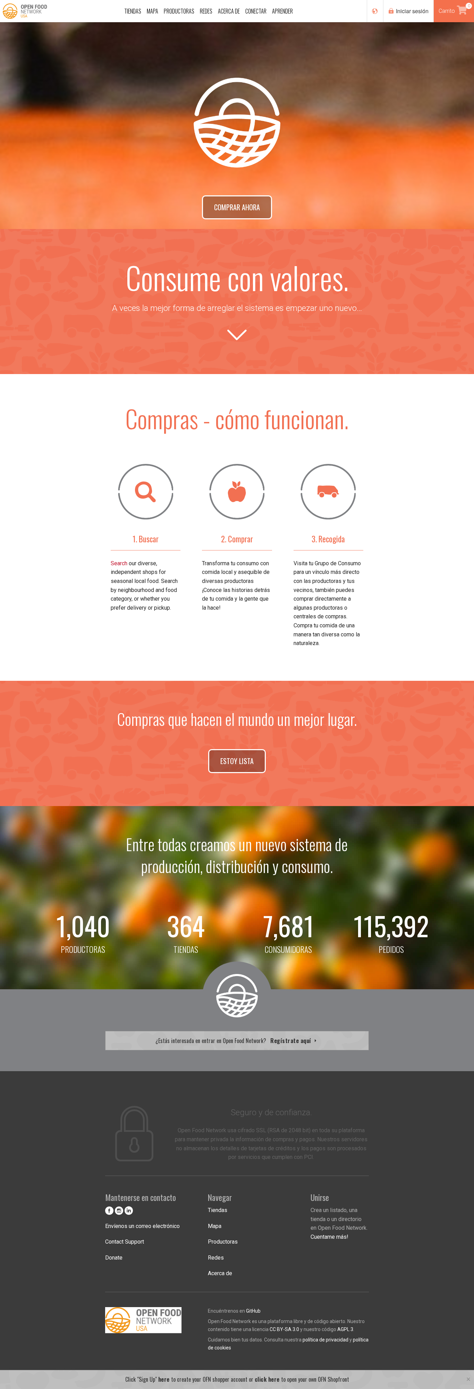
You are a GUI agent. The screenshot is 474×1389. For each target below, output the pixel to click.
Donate (113, 1257)
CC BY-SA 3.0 (284, 1329)
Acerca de (220, 1273)
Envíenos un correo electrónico (142, 1226)
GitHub (253, 1311)
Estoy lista (237, 761)
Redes (216, 1257)
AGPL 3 (345, 1329)
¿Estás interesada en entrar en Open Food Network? (234, 1040)
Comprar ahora (237, 207)
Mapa (214, 1226)
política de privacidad (325, 1340)
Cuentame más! (329, 1237)
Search (119, 563)
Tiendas (217, 1210)
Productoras (223, 1241)
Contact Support (124, 1241)
